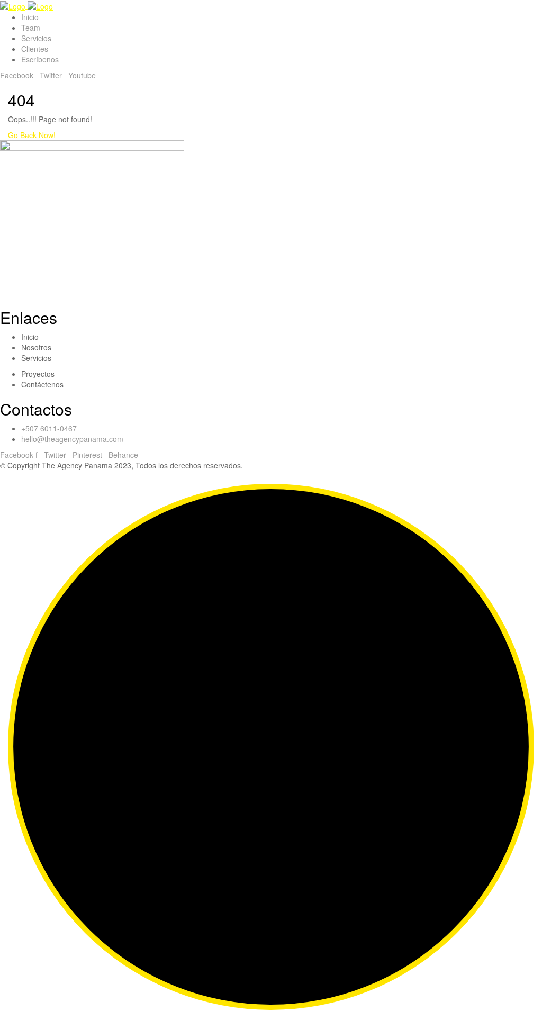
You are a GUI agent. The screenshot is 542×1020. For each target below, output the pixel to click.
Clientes (34, 48)
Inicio (30, 17)
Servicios (36, 38)
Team (30, 27)
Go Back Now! (33, 135)
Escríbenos (40, 59)
